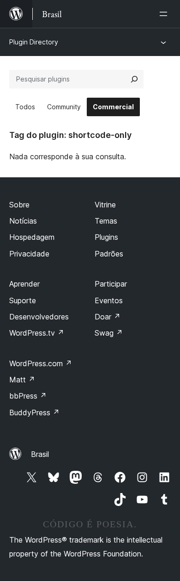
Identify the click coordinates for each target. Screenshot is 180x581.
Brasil (40, 454)
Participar (111, 283)
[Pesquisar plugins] (134, 79)
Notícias (23, 220)
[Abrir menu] (165, 14)
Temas (106, 220)
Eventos (109, 300)
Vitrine (105, 204)
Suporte (22, 300)
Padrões (109, 253)
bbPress (28, 395)
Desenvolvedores (39, 316)
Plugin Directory (33, 42)
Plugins (106, 237)
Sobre (19, 204)
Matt (22, 379)
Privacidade (29, 253)
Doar (107, 316)
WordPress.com (40, 363)
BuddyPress (34, 412)
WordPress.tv (36, 332)
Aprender (24, 283)
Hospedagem (31, 237)
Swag (109, 332)
